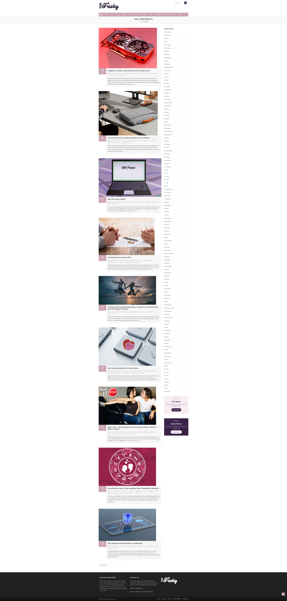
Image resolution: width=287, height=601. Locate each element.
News (112, 14)
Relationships (143, 14)
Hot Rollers (168, 221)
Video (167, 385)
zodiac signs (138, 493)
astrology (143, 491)
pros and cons (132, 373)
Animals (168, 35)
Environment (169, 134)
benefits (141, 371)
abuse (140, 260)
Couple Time (169, 102)
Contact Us (164, 598)
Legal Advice (169, 240)
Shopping (168, 330)
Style (151, 14)
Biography (168, 57)
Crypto (167, 112)
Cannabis (168, 70)
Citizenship (168, 89)
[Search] (185, 2)
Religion (168, 321)
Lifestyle (168, 247)
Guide (167, 179)
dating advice (115, 434)
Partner (156, 491)
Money (121, 262)
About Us (159, 598)
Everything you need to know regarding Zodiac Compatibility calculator (133, 488)
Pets (167, 301)
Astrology (168, 44)
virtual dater (141, 373)
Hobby (167, 211)
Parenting (167, 14)
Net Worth (168, 288)
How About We (149, 311)
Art (166, 41)
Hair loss (168, 195)
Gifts (167, 170)
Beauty (167, 51)
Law (167, 237)
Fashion (168, 141)
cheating (151, 260)
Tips (167, 359)
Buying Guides (169, 67)
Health (117, 14)
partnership (110, 548)
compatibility (137, 73)
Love (136, 14)
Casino (167, 77)
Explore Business (176, 432)
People (167, 298)
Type (167, 375)
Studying (168, 340)
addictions (145, 260)
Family (167, 138)
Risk (115, 548)
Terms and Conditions (176, 598)
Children (168, 86)
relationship (111, 493)
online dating (125, 373)
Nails (167, 285)
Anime (167, 38)
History (167, 208)
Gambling (168, 160)
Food (167, 147)
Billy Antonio (112, 73)
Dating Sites (118, 373)
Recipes (168, 314)
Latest (169, 598)
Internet (167, 231)
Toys (167, 369)
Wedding (168, 391)
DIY (166, 121)
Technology (125, 73)
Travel (179, 14)
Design (167, 118)
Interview (168, 234)
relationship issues (131, 434)
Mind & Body (169, 266)
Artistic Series (137, 140)
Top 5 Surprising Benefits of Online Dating (123, 368)
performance (121, 75)
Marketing (168, 260)
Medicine (168, 263)
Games (167, 163)
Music (167, 282)
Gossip (167, 176)
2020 (136, 260)
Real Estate (168, 311)
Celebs (124, 14)
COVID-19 (168, 105)
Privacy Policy (185, 598)
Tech (131, 371)
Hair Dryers (168, 192)
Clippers (168, 93)
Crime (167, 109)
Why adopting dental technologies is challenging (125, 543)
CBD (167, 80)
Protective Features (126, 142)
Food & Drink (169, 150)
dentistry (157, 546)
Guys (167, 182)
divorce (117, 262)
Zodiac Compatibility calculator (126, 493)
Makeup (168, 256)
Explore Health (176, 409)
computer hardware (146, 73)
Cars (167, 73)
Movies (130, 14)
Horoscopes (124, 491)
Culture (167, 115)
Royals (173, 14)
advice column (138, 432)
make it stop (123, 434)
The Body (168, 356)
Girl (166, 173)
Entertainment (158, 14)
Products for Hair (170, 308)
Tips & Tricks (169, 362)
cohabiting (145, 432)
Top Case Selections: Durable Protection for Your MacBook (129, 138)
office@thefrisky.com (138, 588)
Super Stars (168, 346)
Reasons (137, 262)
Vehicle (167, 382)
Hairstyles (168, 199)
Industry (168, 227)
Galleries (168, 157)
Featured (168, 144)
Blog (167, 61)
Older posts (103, 565)
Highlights (168, 205)
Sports (167, 337)
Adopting (133, 546)
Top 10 (113, 313)
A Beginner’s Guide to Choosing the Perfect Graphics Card (129, 71)
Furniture (168, 154)
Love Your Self (169, 253)
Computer (168, 99)
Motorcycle (168, 272)
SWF (116, 204)
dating (143, 311)
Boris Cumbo (112, 371)
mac (113, 204)
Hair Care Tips (169, 189)
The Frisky (111, 311)
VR (166, 388)
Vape (167, 378)
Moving (167, 279)
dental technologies (148, 546)
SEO (167, 327)
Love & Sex (168, 250)
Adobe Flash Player (139, 202)
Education (168, 128)
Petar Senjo (112, 260)
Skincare (168, 333)
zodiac (116, 493)
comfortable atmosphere (150, 371)
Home (106, 14)
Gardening (168, 166)
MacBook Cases (116, 142)
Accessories (168, 32)
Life (166, 243)
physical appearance (129, 262)
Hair (167, 186)
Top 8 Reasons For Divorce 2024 (119, 257)
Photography (169, 304)
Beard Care (168, 48)
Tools (167, 365)
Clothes (167, 96)
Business (168, 64)
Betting (167, 54)
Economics (168, 125)
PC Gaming (114, 75)
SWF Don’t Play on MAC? (117, 199)
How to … (168, 224)
